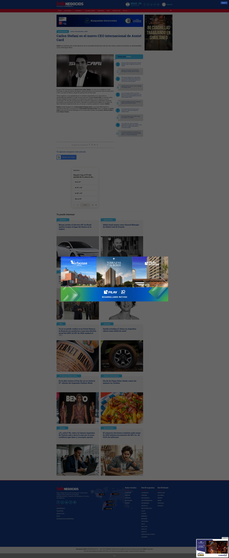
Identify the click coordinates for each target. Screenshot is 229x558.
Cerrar (223, 3)
